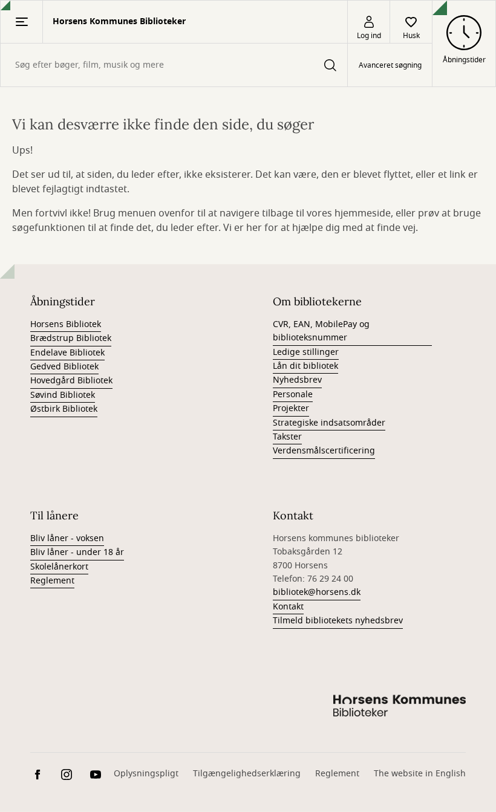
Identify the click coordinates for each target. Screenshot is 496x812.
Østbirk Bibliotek (63, 409)
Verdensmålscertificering (324, 450)
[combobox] (174, 65)
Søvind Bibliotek (62, 395)
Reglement (52, 580)
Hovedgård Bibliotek (71, 380)
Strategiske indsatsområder (329, 423)
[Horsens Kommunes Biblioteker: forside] (399, 707)
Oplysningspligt (146, 773)
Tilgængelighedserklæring (247, 773)
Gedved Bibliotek (64, 366)
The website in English (420, 773)
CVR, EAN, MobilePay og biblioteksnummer (321, 331)
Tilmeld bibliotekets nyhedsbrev (338, 620)
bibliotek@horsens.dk (317, 592)
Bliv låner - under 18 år (77, 552)
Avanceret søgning (390, 65)
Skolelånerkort (59, 566)
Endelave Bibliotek (67, 352)
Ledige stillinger (306, 352)
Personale (293, 394)
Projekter (291, 408)
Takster (287, 436)
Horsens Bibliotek (65, 324)
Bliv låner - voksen (67, 538)
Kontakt (288, 606)
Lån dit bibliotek (305, 366)
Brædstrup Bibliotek (70, 338)
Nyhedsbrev (297, 380)
